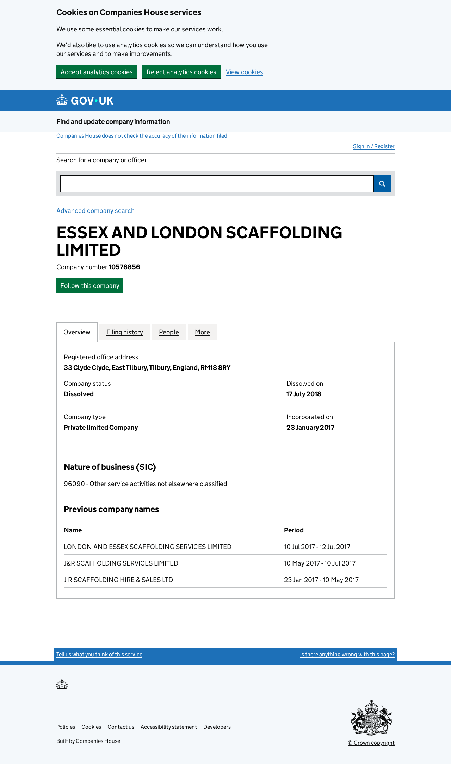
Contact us (120, 727)
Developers (217, 727)
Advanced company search (95, 211)
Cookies (91, 727)
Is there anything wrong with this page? (347, 654)
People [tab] (169, 332)
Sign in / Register (374, 146)
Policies (65, 727)
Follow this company (89, 286)
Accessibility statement (169, 727)
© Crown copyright (371, 742)
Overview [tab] (77, 332)
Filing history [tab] (124, 332)
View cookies (244, 72)
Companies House (98, 741)
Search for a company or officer (101, 160)
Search (382, 183)
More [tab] (202, 332)
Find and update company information (113, 122)
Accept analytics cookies (97, 72)
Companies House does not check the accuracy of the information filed (141, 135)
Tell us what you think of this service (99, 654)
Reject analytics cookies (181, 72)
